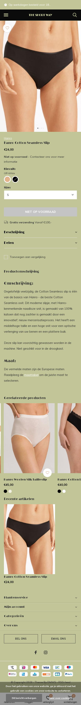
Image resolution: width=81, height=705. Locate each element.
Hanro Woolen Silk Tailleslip (25, 479)
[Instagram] (45, 652)
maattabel (31, 375)
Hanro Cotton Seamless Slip (25, 577)
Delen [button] (9, 243)
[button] (6, 15)
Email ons (58, 638)
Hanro (8, 138)
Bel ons (21, 638)
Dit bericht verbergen (24, 698)
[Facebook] (36, 652)
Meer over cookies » (60, 698)
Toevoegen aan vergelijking (27, 257)
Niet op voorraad (40, 212)
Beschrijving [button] (14, 232)
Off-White (9, 173)
